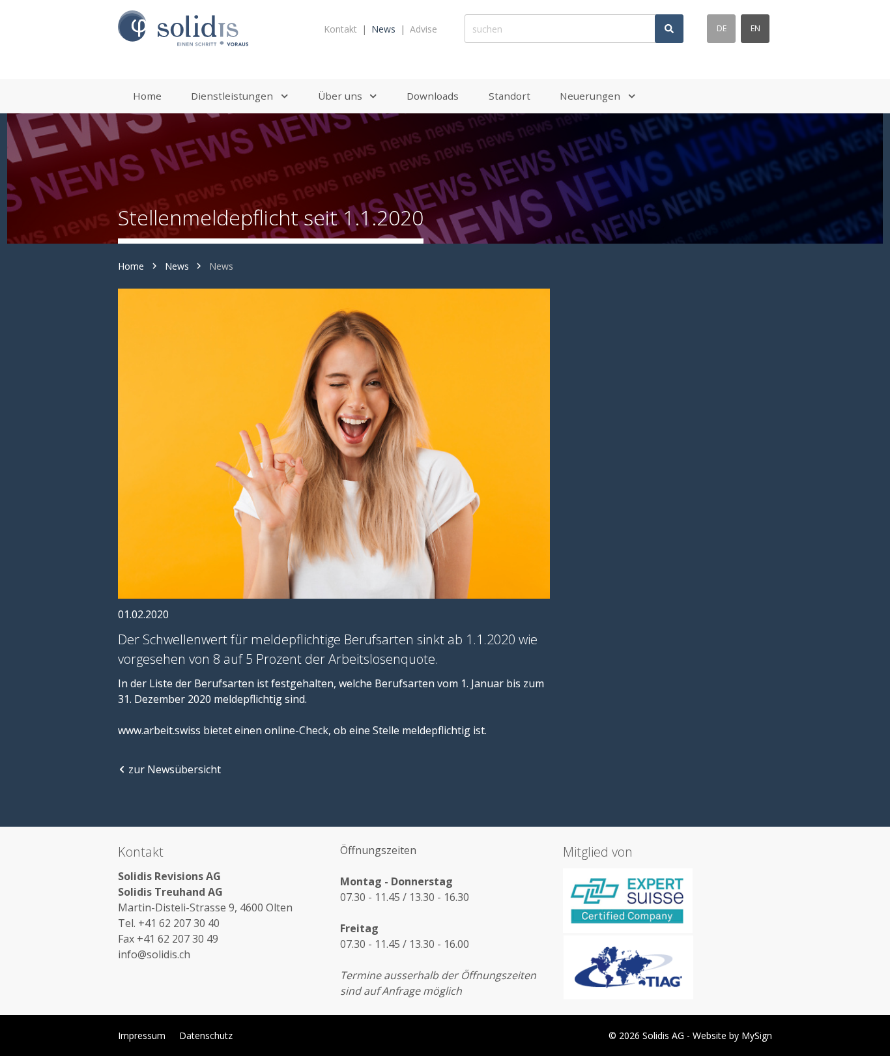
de (721, 28)
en (755, 28)
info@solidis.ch (154, 954)
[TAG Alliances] (667, 967)
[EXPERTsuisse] (667, 900)
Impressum (141, 1035)
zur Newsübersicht (174, 769)
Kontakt (340, 29)
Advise (423, 29)
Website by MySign (732, 1035)
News (383, 29)
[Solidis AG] (183, 29)
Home (131, 266)
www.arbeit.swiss (159, 730)
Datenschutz (206, 1035)
